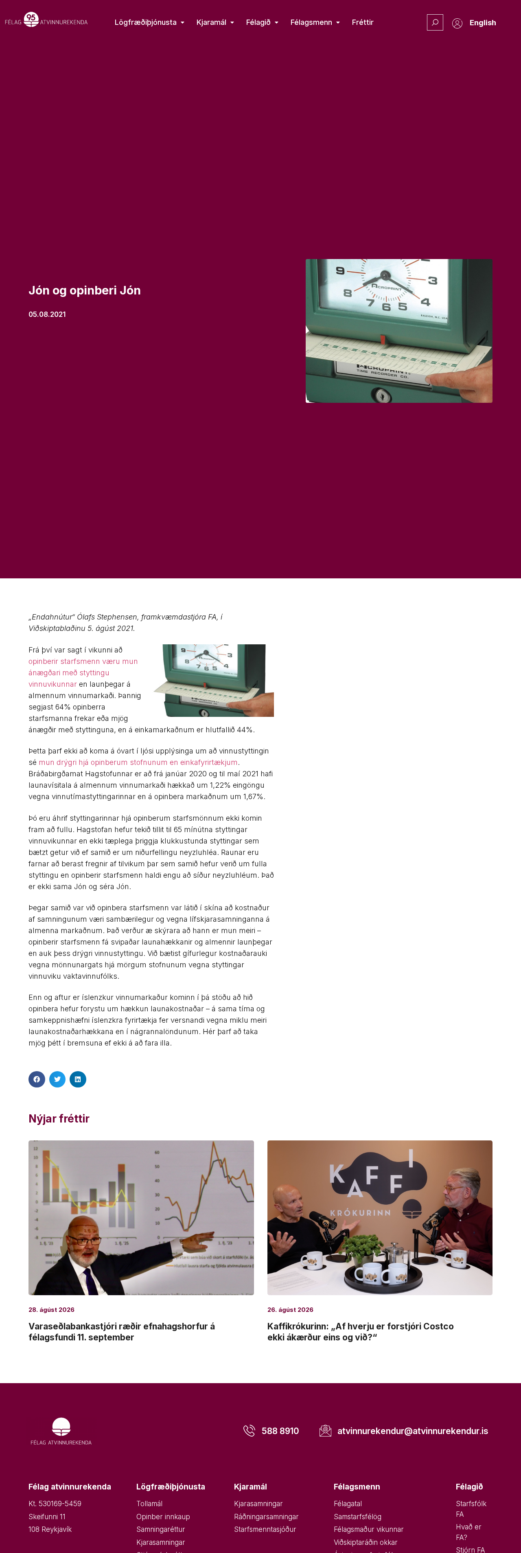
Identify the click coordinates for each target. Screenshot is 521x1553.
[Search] (435, 22)
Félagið (258, 22)
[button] (36, 1079)
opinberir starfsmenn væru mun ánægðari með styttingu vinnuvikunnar (83, 672)
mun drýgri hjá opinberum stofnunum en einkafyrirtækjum (138, 762)
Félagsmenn (311, 22)
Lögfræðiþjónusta (146, 22)
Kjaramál (211, 22)
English (483, 22)
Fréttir (363, 22)
